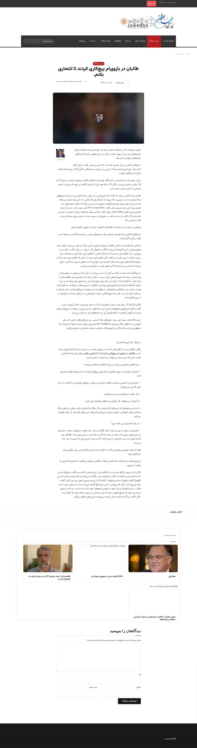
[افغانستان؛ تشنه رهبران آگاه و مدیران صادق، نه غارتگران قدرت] (48, 558)
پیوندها (82, 41)
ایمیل (138, 687)
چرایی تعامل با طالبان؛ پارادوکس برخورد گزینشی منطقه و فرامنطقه (154, 618)
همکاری (172, 576)
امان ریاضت (119, 83)
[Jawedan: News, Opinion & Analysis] (148, 21)
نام (140, 674)
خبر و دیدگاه (154, 41)
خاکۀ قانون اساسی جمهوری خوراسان (107, 576)
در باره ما (92, 41)
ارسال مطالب (105, 41)
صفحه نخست (168, 41)
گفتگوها (118, 41)
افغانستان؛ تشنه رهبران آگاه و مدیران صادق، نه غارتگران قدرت (49, 578)
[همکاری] (153, 558)
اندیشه (128, 41)
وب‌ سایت (93, 687)
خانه (187, 54)
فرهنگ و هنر (140, 41)
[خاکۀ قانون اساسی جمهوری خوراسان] (100, 558)
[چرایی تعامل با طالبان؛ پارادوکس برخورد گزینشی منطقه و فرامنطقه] (153, 599)
